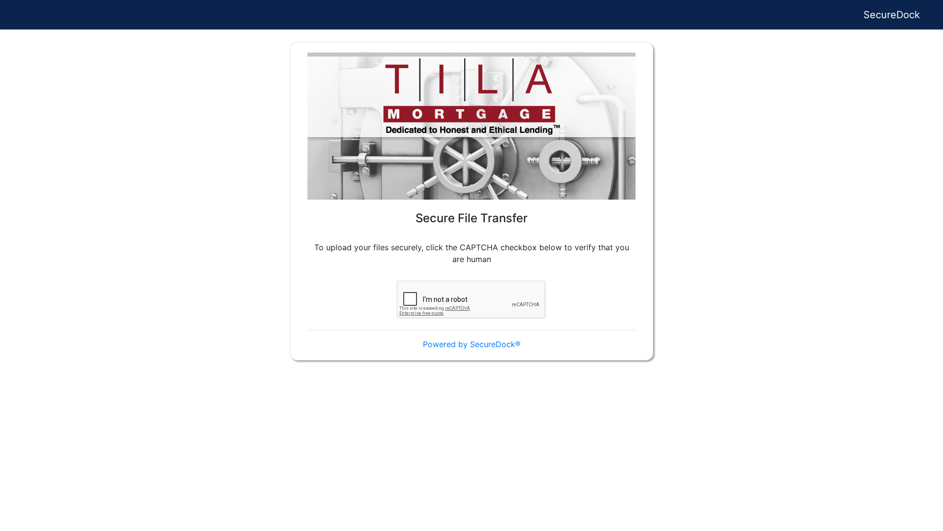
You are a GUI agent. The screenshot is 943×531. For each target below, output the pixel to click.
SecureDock (891, 15)
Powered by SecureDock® (472, 344)
